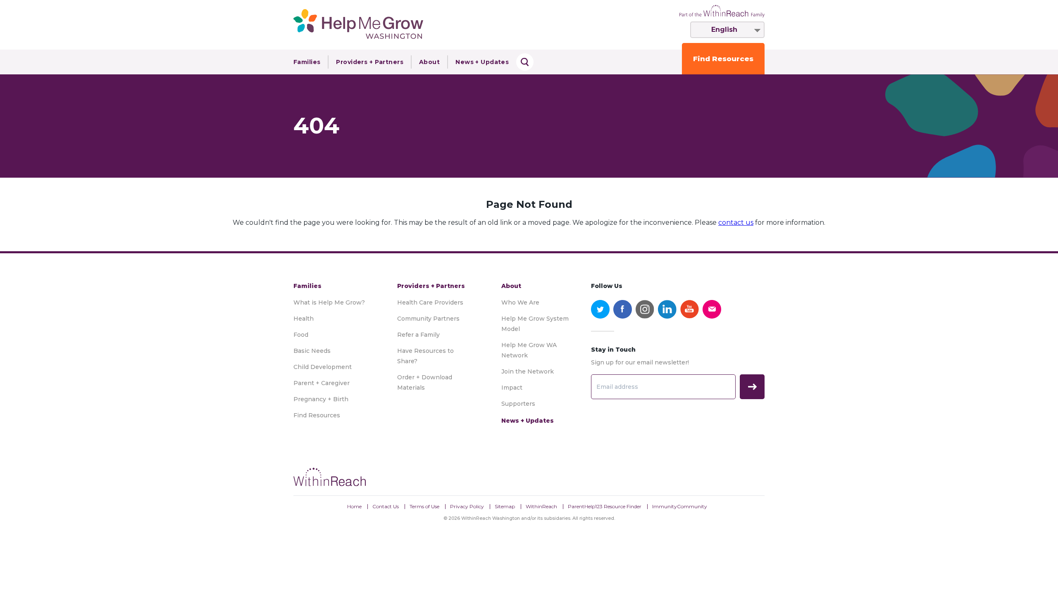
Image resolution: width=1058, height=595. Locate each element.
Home (354, 506)
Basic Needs (312, 351)
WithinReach (541, 506)
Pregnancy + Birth (320, 399)
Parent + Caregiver (321, 383)
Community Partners (428, 318)
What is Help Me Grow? (329, 302)
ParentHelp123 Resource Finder (604, 506)
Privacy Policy (467, 506)
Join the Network (527, 371)
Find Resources (723, 59)
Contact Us (385, 506)
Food (300, 334)
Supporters (518, 403)
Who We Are (520, 302)
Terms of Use (424, 506)
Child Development (322, 367)
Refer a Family (418, 334)
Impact (511, 387)
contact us (735, 222)
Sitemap (505, 506)
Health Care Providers (430, 302)
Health (303, 318)
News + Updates (482, 62)
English (724, 29)
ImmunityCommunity (679, 506)
